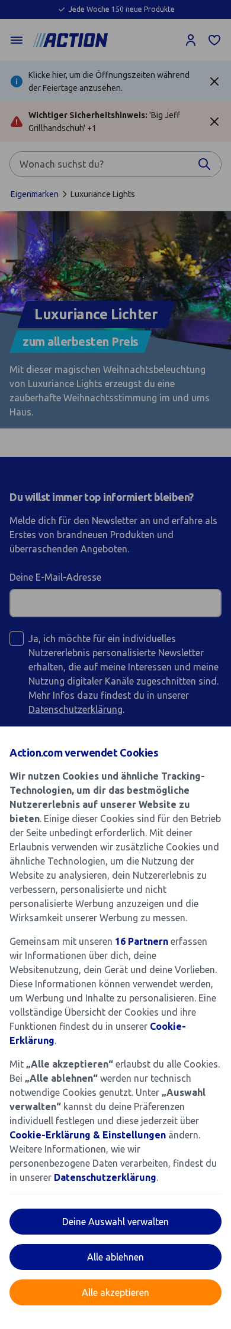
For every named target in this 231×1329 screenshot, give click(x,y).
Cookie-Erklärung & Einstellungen (87, 1135)
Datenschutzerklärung (105, 1177)
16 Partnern (141, 941)
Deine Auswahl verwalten (115, 1221)
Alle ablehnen (115, 1257)
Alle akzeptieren (115, 1292)
